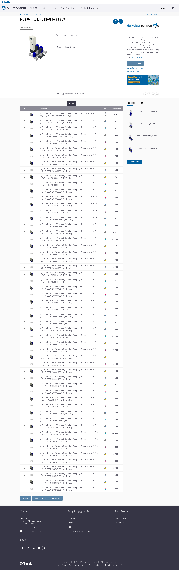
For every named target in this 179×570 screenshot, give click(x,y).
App (69, 526)
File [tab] (72, 104)
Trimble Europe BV (92, 562)
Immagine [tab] (27, 27)
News (54, 8)
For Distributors (88, 8)
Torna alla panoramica (152, 14)
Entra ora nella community (79, 531)
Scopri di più (137, 57)
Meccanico (34, 14)
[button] (89, 47)
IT (173, 8)
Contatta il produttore (135, 68)
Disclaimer (61, 565)
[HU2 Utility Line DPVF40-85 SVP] (36, 47)
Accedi (163, 8)
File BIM (33, 8)
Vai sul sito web (133, 71)
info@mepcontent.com (32, 531)
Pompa (42, 14)
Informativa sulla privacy (77, 565)
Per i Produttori (68, 8)
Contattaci (119, 522)
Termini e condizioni (113, 565)
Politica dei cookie (96, 565)
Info (44, 8)
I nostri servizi (121, 518)
